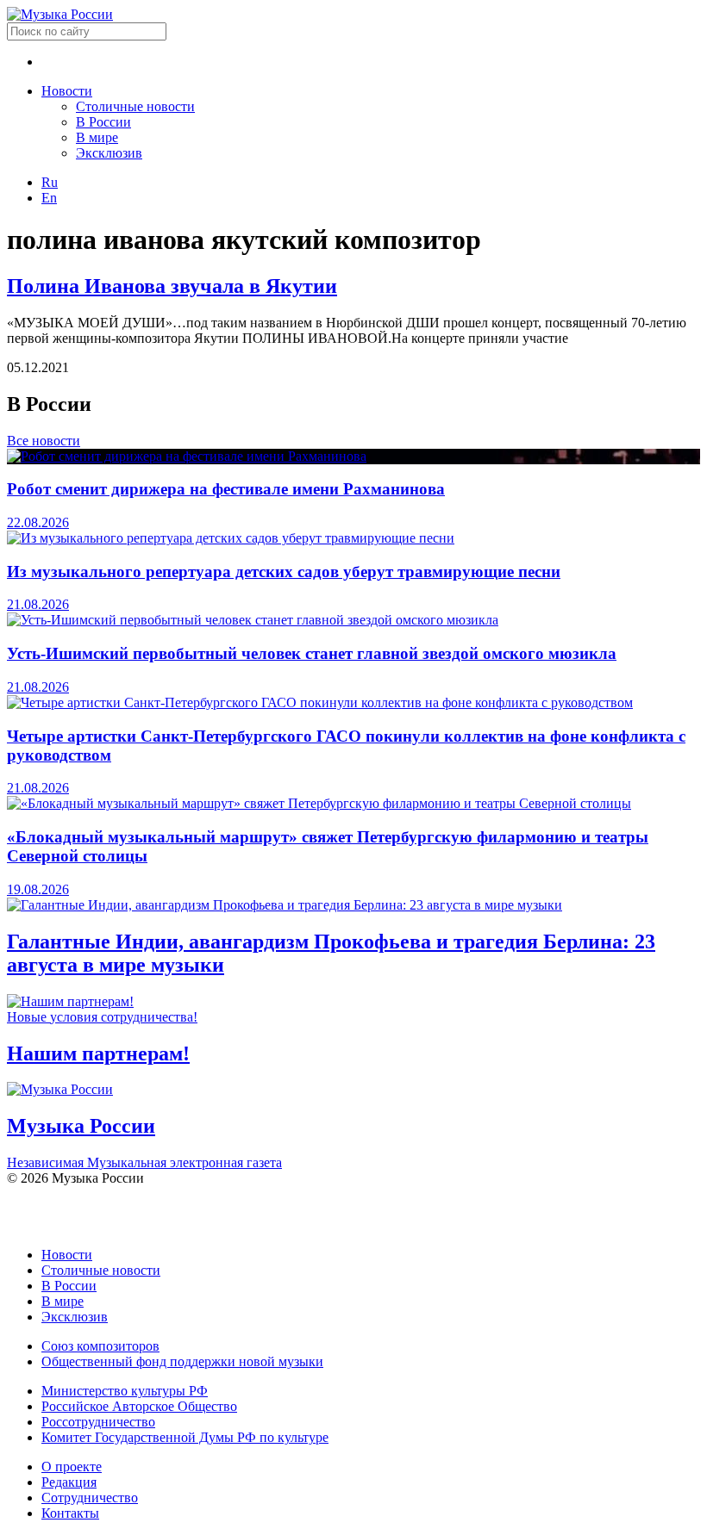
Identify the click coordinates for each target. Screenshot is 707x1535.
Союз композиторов (100, 1346)
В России (103, 122)
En (49, 197)
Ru (49, 182)
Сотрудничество (89, 1497)
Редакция (69, 1482)
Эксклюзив (109, 153)
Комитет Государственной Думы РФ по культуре (184, 1437)
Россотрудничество (98, 1421)
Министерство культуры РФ (124, 1390)
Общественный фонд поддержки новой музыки (182, 1361)
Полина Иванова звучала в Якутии (172, 286)
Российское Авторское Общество (139, 1406)
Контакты (70, 1513)
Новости (66, 91)
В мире (97, 137)
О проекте (71, 1466)
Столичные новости (135, 106)
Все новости (43, 440)
